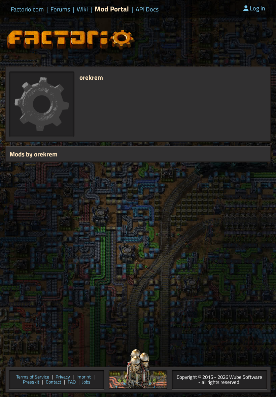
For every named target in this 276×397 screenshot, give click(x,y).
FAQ (72, 382)
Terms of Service (32, 377)
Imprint (83, 377)
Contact (53, 382)
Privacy (63, 377)
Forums (60, 9)
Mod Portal (112, 8)
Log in (257, 8)
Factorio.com (27, 9)
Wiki (82, 9)
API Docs (147, 9)
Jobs (86, 382)
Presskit (31, 382)
